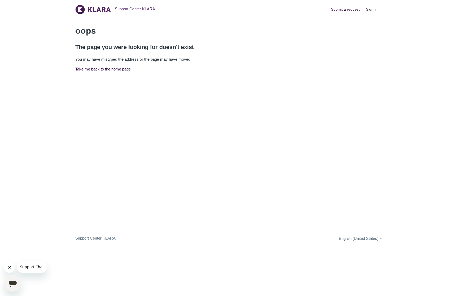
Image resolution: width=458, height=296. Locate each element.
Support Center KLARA (95, 238)
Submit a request (345, 9)
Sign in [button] (371, 9)
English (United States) (359, 238)
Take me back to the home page (103, 69)
